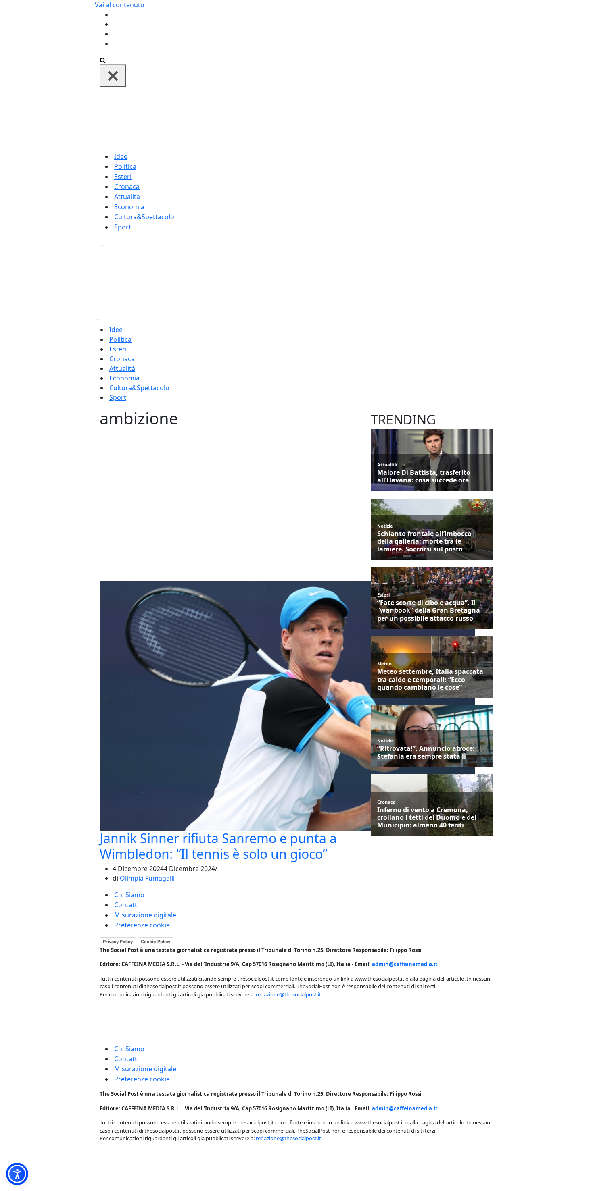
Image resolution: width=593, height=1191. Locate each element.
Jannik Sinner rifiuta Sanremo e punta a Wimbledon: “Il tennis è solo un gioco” (218, 845)
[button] (17, 1174)
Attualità (127, 196)
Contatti (126, 904)
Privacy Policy (118, 941)
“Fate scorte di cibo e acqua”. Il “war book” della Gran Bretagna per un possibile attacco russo (428, 610)
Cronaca (127, 186)
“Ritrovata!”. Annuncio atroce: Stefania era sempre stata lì (426, 752)
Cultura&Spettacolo (144, 216)
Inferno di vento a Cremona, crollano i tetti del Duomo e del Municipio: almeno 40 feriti (426, 817)
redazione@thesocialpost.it (288, 994)
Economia (129, 206)
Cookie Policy (155, 941)
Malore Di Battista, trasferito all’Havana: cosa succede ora (423, 476)
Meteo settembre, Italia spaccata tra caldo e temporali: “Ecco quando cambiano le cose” (430, 679)
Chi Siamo (129, 894)
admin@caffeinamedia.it (405, 964)
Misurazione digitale (145, 914)
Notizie (385, 526)
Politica (125, 166)
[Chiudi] (113, 75)
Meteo (384, 664)
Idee (120, 156)
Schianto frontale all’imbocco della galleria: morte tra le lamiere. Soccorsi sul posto (424, 541)
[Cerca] (103, 59)
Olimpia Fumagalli (147, 878)
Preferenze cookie (142, 925)
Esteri (123, 176)
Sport (122, 226)
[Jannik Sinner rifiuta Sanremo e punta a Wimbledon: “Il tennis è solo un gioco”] (287, 705)
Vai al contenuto (119, 4)
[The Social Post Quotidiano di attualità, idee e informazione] (335, 118)
